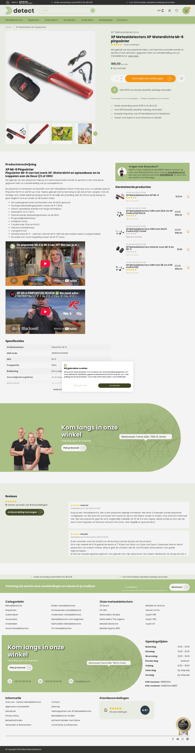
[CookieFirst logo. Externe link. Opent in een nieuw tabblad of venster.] (65, 365)
